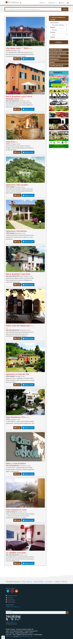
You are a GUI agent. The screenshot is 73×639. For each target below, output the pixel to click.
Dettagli (18, 59)
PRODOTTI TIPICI (54, 56)
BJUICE (13, 622)
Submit (67, 612)
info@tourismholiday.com (13, 607)
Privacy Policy (11, 602)
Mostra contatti (28, 59)
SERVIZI (52, 62)
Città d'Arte (26, 581)
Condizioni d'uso (12, 595)
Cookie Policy (11, 600)
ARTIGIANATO (54, 59)
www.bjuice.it (9, 636)
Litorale (48, 581)
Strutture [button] (42, 3)
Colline (57, 581)
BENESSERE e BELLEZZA (57, 53)
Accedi (62, 3)
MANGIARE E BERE (55, 50)
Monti (64, 581)
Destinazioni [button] (52, 3)
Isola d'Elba (38, 581)
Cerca (64, 9)
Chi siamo (10, 598)
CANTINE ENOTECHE (56, 65)
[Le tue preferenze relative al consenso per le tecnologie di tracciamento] (3, 637)
